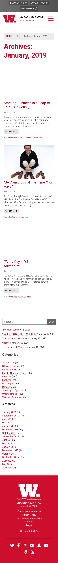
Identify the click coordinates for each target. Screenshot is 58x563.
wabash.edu (27, 8)
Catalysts (6, 343)
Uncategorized (38, 137)
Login (29, 525)
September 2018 (10, 436)
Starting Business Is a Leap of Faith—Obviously (27, 105)
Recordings (8, 387)
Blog (18, 36)
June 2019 (7, 419)
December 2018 (10, 429)
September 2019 (10, 415)
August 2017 (8, 460)
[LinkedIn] (46, 545)
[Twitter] (12, 545)
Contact (29, 521)
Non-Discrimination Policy (29, 518)
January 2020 (9, 412)
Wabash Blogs (19, 3)
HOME (9, 36)
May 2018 (7, 443)
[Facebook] (18, 545)
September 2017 (10, 457)
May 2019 (7, 422)
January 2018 (9, 447)
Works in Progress (20, 217)
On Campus (8, 383)
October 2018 (9, 433)
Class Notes (17, 137)
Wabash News (38, 3)
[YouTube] (32, 545)
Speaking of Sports (12, 390)
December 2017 (10, 450)
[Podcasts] (26, 552)
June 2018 (7, 439)
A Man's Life (8, 362)
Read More (12, 131)
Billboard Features (11, 366)
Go (50, 321)
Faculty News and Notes (14, 373)
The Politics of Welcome (14, 347)
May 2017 (7, 464)
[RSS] (32, 552)
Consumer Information (29, 511)
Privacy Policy (29, 514)
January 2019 (9, 426)
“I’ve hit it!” (7, 329)
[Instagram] (24, 545)
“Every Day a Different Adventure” (21, 264)
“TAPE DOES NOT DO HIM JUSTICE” (20, 334)
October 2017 (9, 453)
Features (27, 137)
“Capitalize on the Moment (15, 338)
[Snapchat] (39, 545)
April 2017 (7, 467)
